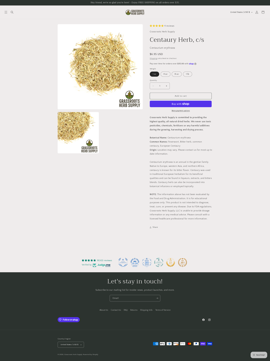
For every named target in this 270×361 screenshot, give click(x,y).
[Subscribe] (157, 298)
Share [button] (155, 227)
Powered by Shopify (90, 354)
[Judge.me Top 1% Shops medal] (170, 262)
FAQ (126, 310)
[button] (6, 12)
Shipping (153, 58)
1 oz (154, 74)
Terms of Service (163, 310)
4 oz (165, 74)
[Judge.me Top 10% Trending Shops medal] (182, 262)
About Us (104, 310)
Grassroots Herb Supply (73, 354)
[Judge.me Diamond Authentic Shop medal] (123, 262)
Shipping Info (146, 310)
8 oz (177, 74)
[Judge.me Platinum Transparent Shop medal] (158, 262)
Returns (133, 310)
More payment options (181, 111)
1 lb (187, 74)
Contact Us (116, 310)
